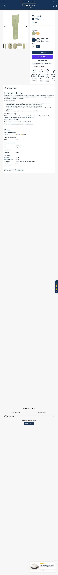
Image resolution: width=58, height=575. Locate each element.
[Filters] (4, 416)
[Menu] (1, 6)
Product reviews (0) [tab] (16, 412)
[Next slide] (26, 26)
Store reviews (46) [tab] (42, 412)
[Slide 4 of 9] (19, 46)
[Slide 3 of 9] (15, 46)
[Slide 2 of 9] (10, 46)
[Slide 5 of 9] (24, 46)
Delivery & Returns (15, 170)
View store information (39, 66)
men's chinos (20, 123)
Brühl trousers (14, 123)
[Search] (4, 6)
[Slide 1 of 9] (6, 46)
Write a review (29, 423)
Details (7, 130)
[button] (56, 286)
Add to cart (43, 52)
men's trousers (29, 123)
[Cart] (56, 6)
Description (12, 88)
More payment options (42, 60)
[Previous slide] (4, 26)
